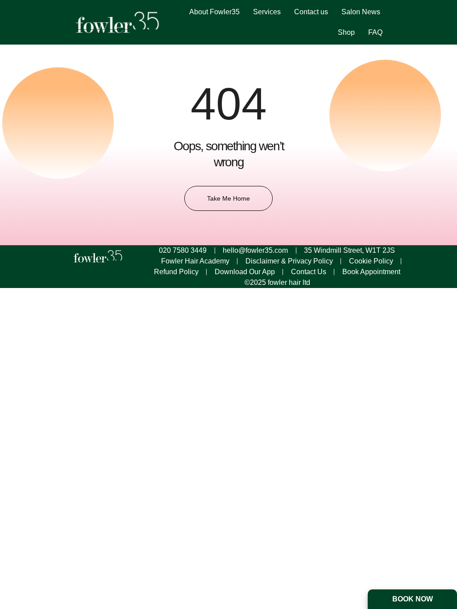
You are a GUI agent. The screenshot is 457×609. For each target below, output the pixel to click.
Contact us (311, 12)
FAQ (375, 32)
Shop (346, 32)
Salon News (360, 12)
